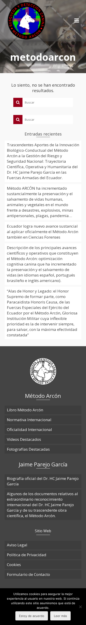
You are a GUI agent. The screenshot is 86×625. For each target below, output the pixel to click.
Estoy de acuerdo (31, 616)
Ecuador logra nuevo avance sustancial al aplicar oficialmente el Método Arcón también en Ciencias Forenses (42, 231)
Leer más (60, 616)
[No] (80, 606)
